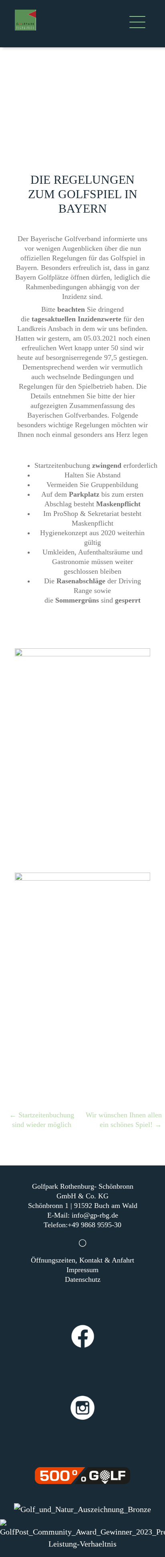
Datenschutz (83, 1279)
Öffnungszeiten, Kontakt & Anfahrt (82, 1260)
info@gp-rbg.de (95, 1215)
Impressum (82, 1270)
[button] (137, 24)
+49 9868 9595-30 (94, 1225)
